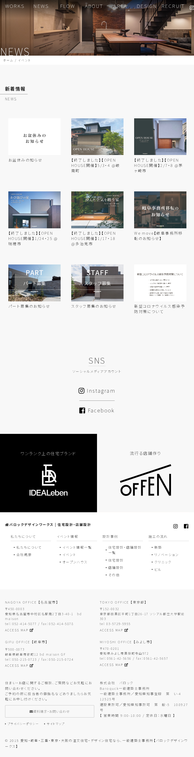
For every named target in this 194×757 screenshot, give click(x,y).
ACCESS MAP (16, 630)
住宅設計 (116, 560)
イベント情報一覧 (77, 547)
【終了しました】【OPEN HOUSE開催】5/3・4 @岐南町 (95, 165)
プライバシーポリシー (23, 724)
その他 (114, 574)
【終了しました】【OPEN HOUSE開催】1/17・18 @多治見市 (95, 238)
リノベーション (166, 554)
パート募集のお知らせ (29, 306)
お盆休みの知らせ (25, 160)
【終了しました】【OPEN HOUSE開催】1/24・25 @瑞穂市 (33, 238)
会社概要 (24, 554)
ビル (158, 569)
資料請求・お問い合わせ (51, 711)
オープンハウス (75, 562)
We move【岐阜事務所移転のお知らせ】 (158, 235)
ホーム (8, 60)
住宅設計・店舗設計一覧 (125, 550)
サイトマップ (56, 724)
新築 (158, 547)
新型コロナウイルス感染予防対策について (159, 308)
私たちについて (29, 547)
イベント (69, 554)
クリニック (163, 562)
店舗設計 (116, 567)
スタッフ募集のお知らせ (93, 306)
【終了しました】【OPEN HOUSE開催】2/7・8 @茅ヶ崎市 (158, 165)
